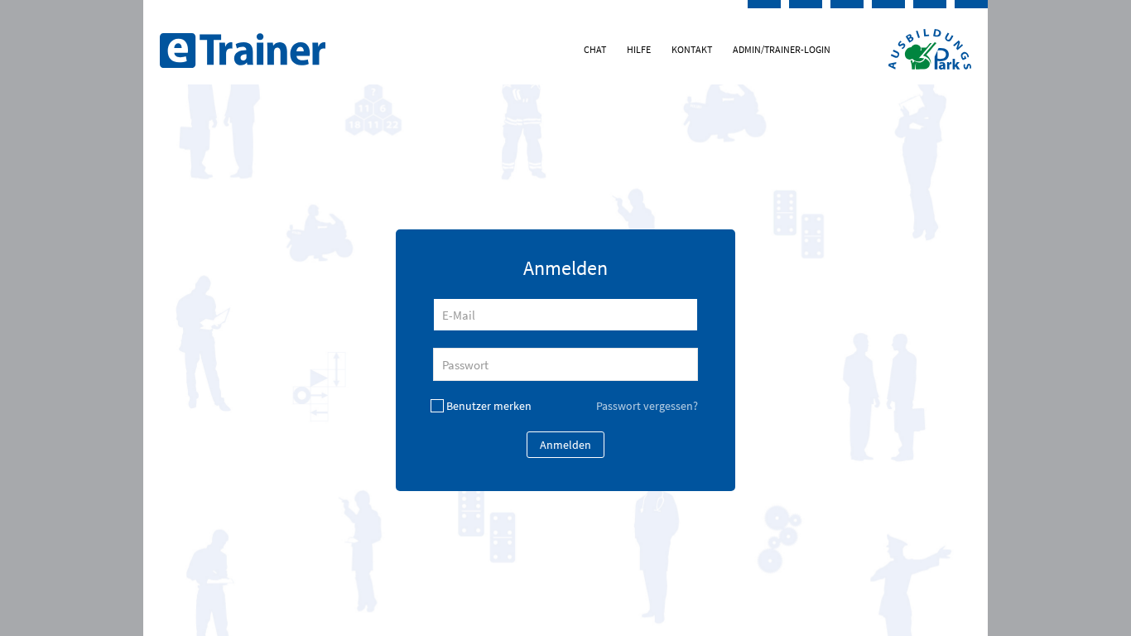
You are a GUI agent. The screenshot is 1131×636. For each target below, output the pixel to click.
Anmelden (565, 444)
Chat (595, 49)
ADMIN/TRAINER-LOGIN (781, 49)
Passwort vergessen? (647, 405)
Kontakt (691, 49)
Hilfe (639, 49)
